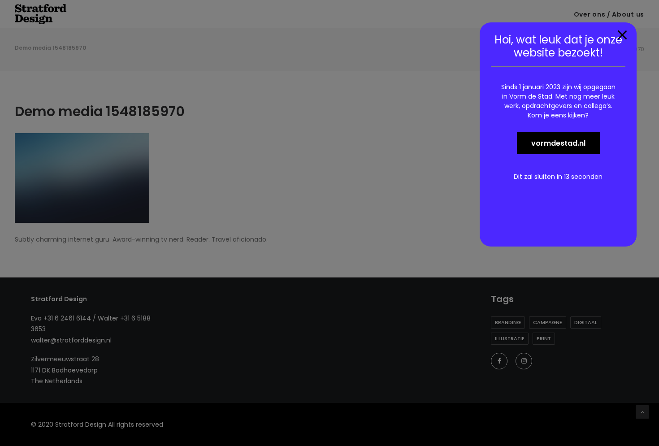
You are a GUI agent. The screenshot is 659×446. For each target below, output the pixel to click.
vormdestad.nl (558, 143)
